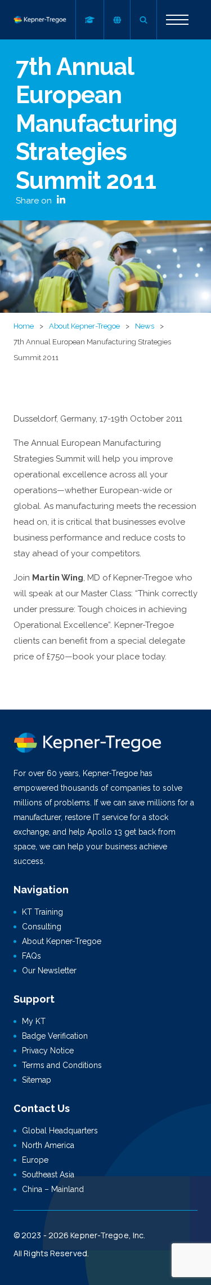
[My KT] (89, 19)
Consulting (41, 926)
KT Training (42, 911)
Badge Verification (55, 1035)
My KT (34, 1021)
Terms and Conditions (62, 1065)
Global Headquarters (60, 1130)
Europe (35, 1159)
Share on (35, 201)
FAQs (31, 955)
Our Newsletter (49, 970)
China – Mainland (53, 1189)
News (144, 326)
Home (24, 326)
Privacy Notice (48, 1050)
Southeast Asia (48, 1174)
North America (48, 1145)
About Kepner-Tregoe (84, 326)
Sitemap (36, 1079)
